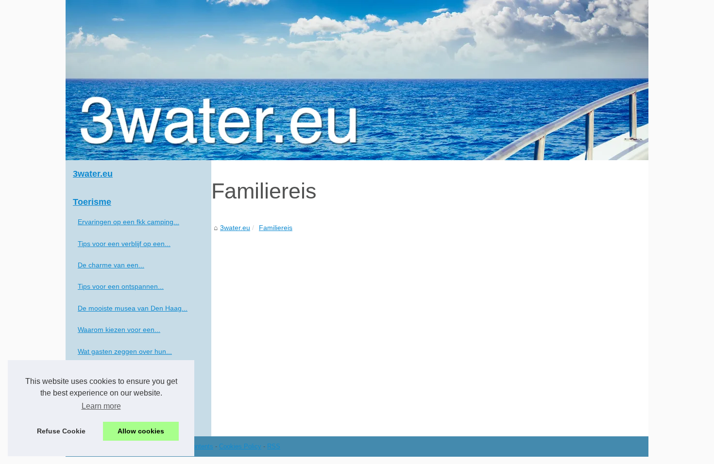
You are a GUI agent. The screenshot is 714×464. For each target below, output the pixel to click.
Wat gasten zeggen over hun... (125, 351)
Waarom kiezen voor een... (119, 329)
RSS (273, 446)
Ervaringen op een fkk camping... (128, 222)
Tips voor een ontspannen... (121, 286)
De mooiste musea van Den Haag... (132, 308)
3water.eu (235, 228)
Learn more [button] (101, 406)
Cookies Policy (240, 446)
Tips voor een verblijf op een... (124, 244)
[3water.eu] (357, 80)
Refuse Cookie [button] (61, 431)
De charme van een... (111, 265)
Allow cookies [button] (141, 431)
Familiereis (275, 228)
